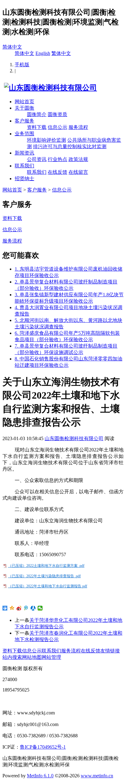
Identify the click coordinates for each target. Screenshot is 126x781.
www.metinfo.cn (97, 775)
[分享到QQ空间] (12, 608)
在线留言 (78, 172)
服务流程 (78, 127)
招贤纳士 (24, 178)
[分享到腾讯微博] (26, 608)
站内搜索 (12, 657)
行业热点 (57, 159)
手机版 (22, 64)
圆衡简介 (36, 114)
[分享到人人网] (33, 608)
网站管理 (51, 657)
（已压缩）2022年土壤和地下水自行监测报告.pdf (47, 586)
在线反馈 (57, 172)
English (42, 53)
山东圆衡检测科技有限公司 (74, 438)
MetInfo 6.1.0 (40, 775)
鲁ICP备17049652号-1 (43, 747)
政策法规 (78, 159)
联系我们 (24, 165)
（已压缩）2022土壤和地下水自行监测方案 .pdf (46, 566)
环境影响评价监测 (46, 140)
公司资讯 (36, 159)
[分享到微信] (40, 608)
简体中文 (12, 46)
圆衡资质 (57, 114)
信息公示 (57, 127)
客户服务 (24, 120)
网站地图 (32, 657)
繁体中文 (61, 53)
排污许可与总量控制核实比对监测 (69, 146)
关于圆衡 (24, 108)
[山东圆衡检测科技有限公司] (49, 88)
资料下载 (36, 127)
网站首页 (24, 101)
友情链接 (110, 650)
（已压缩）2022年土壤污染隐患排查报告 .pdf (44, 576)
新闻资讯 (24, 152)
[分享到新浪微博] (19, 608)
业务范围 (24, 133)
